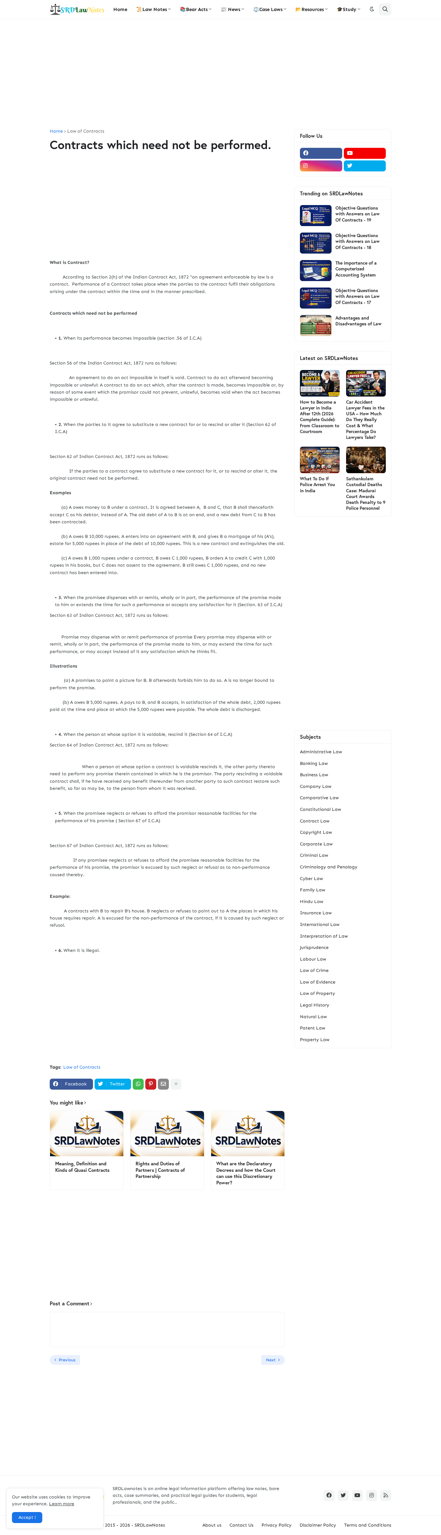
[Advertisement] (220, 74)
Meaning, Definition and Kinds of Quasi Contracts (82, 1166)
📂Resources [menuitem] (309, 9)
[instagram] (321, 165)
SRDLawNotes (150, 1525)
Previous (67, 1359)
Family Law (312, 890)
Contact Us (241, 1525)
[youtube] (365, 153)
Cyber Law (311, 878)
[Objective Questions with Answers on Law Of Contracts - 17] (316, 298)
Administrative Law (321, 752)
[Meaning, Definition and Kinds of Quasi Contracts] (86, 1133)
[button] (372, 9)
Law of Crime (314, 970)
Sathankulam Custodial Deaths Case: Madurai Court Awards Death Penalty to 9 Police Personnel (365, 493)
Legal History (314, 1005)
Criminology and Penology (328, 867)
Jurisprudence (314, 947)
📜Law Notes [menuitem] (151, 9)
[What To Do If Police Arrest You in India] (320, 460)
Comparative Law (319, 797)
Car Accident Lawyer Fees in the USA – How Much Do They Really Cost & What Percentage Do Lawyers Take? (365, 419)
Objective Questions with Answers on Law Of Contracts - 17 (357, 296)
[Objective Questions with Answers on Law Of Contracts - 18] (316, 243)
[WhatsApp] (138, 1084)
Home (56, 131)
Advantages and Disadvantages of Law (358, 321)
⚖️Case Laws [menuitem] (267, 9)
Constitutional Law (320, 809)
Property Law (314, 1039)
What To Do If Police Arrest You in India (317, 484)
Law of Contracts (85, 131)
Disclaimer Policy (318, 1525)
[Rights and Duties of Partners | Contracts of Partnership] (167, 1133)
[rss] (385, 1495)
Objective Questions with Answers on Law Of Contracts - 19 (357, 214)
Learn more (61, 1504)
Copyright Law (316, 832)
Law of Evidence (317, 982)
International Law (319, 924)
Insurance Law (316, 913)
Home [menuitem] (120, 9)
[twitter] (365, 165)
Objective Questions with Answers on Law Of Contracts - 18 (357, 241)
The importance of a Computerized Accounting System (356, 269)
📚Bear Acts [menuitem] (194, 9)
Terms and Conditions (367, 1525)
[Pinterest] (150, 1084)
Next (271, 1359)
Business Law (314, 775)
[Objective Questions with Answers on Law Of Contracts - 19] (316, 215)
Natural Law (313, 1016)
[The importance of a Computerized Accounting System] (316, 270)
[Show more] (175, 1084)
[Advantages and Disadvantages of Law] (316, 325)
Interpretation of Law (324, 936)
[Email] (163, 1084)
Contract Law (314, 821)
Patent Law (312, 1028)
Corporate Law (316, 844)
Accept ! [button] (27, 1517)
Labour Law (313, 959)
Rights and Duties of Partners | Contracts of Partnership (160, 1169)
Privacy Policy (277, 1525)
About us (211, 1525)
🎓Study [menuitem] (346, 9)
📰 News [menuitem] (230, 9)
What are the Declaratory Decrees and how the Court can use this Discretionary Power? (245, 1173)
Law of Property (317, 993)
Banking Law (314, 763)
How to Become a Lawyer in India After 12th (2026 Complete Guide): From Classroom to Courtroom (319, 416)
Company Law (315, 786)
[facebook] (321, 153)
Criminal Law (314, 855)
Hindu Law (311, 901)
